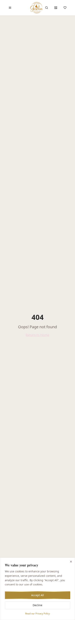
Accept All (37, 595)
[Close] (70, 561)
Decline (37, 605)
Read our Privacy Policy (37, 613)
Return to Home (37, 335)
